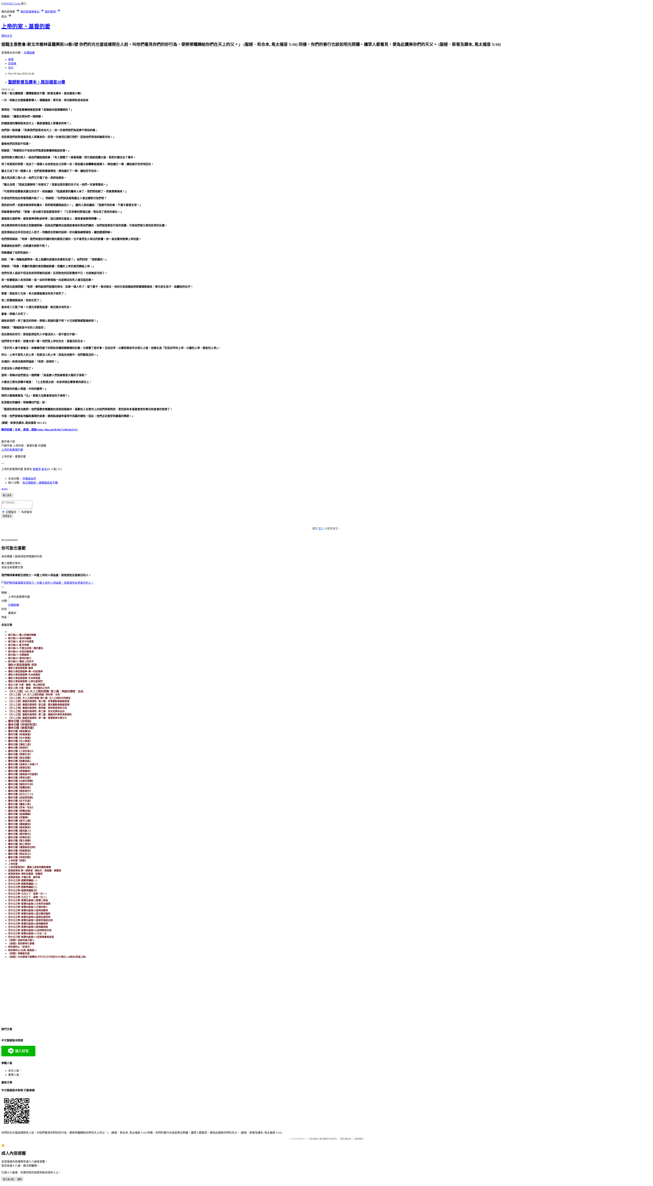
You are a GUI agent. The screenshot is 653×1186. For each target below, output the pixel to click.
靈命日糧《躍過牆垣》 (20, 824)
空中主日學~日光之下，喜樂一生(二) (27, 897)
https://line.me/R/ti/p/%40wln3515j (57, 429)
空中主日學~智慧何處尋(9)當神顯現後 (28, 927)
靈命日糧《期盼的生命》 (21, 784)
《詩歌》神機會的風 (19, 953)
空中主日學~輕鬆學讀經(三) (22, 887)
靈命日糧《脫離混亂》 (20, 761)
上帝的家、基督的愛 (25, 26)
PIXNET (301, 1138)
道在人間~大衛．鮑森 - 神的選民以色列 (29, 688)
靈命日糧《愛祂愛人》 (20, 830)
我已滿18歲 (8, 1179)
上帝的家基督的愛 (12, 449)
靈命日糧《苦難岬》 (19, 817)
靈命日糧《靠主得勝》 (20, 840)
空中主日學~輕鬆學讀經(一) (22, 880)
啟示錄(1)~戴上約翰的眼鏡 (22, 635)
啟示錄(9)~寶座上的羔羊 (21, 661)
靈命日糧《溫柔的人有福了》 (23, 764)
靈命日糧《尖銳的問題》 (21, 781)
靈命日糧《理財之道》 (20, 744)
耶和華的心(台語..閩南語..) (22, 950)
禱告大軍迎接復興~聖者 (20, 668)
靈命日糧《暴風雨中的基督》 (23, 774)
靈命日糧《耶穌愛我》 (20, 850)
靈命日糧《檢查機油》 (20, 731)
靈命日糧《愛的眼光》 (20, 834)
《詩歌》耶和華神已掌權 (21, 943)
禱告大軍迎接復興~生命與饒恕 (24, 674)
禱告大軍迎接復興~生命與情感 (24, 678)
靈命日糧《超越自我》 (20, 767)
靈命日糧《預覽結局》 (20, 787)
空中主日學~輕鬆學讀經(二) (22, 884)
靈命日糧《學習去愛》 (20, 777)
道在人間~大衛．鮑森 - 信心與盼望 (26, 684)
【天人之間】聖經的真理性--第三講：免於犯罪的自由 (36, 711)
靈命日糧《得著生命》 (20, 754)
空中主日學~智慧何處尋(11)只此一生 (27, 933)
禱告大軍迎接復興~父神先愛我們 (25, 681)
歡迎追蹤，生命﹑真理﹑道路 (19, 429)
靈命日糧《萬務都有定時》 (22, 847)
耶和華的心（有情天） (20, 947)
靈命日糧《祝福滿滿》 (20, 734)
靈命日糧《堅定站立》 (20, 854)
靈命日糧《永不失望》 (20, 801)
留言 (44, 469)
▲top (4, 488)
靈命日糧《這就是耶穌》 (21, 797)
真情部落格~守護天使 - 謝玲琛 (24, 877)
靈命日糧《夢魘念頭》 (20, 811)
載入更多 (7, 495)
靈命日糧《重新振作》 (20, 791)
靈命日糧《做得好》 (19, 747)
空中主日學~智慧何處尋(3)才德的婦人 (28, 907)
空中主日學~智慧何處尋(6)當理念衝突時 (29, 917)
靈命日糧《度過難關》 (20, 814)
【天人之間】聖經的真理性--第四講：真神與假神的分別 (37, 708)
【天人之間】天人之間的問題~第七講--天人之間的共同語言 (39, 698)
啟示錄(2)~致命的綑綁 (19, 638)
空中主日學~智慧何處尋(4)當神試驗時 (28, 910)
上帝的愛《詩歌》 (17, 860)
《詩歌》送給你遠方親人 (21, 940)
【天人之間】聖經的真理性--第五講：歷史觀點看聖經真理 (38, 704)
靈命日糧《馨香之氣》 (20, 804)
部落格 (12, 63)
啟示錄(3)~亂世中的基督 (21, 641)
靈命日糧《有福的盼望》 (23, 724)
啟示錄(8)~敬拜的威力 (19, 658)
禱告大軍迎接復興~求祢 (22, 664)
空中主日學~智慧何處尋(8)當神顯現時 (28, 923)
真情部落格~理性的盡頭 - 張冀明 (25, 874)
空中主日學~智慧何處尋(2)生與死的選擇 (29, 903)
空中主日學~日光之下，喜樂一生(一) (27, 893)
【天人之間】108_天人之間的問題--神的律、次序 (34, 694)
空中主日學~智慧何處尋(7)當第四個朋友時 (30, 920)
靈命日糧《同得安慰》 (20, 857)
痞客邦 (37, 469)
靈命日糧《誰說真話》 (20, 827)
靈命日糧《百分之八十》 (21, 794)
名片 (11, 67)
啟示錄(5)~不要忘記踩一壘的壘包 (25, 648)
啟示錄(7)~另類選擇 (18, 654)
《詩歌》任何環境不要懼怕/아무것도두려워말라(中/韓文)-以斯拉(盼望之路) (47, 957)
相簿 (11, 59)
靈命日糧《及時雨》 (20, 721)
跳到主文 (6, 35)
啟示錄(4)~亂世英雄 (18, 645)
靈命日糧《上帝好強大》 (21, 751)
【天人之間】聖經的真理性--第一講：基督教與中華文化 (37, 718)
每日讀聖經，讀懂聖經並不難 (40, 482)
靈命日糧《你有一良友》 (21, 807)
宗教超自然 (29, 478)
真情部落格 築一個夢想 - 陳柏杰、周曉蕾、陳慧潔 (34, 870)
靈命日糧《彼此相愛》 (20, 757)
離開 (19, 1179)
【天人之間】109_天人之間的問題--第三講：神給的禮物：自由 (45, 691)
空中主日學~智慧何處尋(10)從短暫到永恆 (30, 930)
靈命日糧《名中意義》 (20, 738)
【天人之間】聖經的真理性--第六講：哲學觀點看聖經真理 (38, 701)
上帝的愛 (13, 864)
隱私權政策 (345, 1138)
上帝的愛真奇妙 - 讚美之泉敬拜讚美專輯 (29, 867)
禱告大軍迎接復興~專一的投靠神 (25, 671)
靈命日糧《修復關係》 (20, 771)
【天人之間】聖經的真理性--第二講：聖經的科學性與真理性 (40, 714)
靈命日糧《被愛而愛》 (21, 727)
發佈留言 (7, 516)
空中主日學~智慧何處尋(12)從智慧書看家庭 (31, 937)
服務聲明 (358, 1138)
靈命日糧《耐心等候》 (20, 844)
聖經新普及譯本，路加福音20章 (36, 82)
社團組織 (29, 52)
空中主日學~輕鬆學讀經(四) (22, 890)
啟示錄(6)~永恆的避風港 (21, 651)
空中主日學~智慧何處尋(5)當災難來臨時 (29, 913)
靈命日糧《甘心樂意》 (20, 741)
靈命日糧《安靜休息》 (20, 837)
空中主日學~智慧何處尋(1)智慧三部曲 (28, 900)
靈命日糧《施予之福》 (20, 820)
